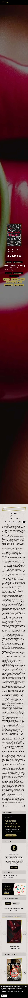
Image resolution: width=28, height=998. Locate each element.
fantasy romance (19, 285)
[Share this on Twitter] (10, 256)
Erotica (22, 279)
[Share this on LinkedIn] (15, 256)
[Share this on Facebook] (8, 256)
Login (21, 908)
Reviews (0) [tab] (8, 903)
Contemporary (18, 262)
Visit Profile (14, 867)
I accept (4, 996)
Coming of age (8, 285)
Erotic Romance (11, 282)
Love (19, 282)
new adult (6, 279)
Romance (9, 262)
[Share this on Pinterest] (13, 256)
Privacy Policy (15, 991)
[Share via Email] (20, 256)
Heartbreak (15, 279)
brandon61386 (14, 268)
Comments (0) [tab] (16, 903)
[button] (24, 933)
